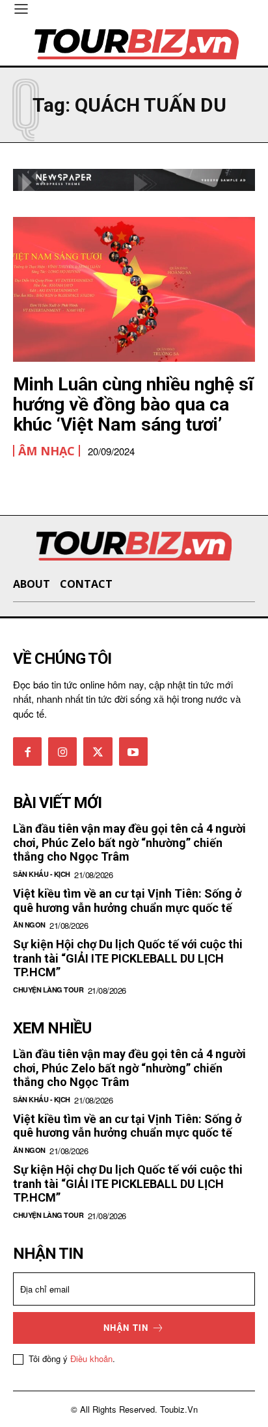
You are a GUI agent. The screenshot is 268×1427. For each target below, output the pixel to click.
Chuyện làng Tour (48, 989)
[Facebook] (27, 751)
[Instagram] (62, 751)
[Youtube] (133, 751)
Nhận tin (125, 1327)
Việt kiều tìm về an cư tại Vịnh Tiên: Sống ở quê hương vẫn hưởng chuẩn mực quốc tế (127, 901)
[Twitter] (97, 751)
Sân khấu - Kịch (41, 874)
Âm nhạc (46, 451)
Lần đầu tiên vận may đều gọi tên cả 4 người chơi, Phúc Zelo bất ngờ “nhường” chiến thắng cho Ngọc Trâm (129, 842)
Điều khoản (91, 1358)
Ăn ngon (29, 924)
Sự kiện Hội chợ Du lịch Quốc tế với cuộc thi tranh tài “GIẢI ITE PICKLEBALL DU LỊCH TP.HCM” (128, 958)
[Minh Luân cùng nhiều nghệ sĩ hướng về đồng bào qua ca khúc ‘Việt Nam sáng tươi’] (134, 289)
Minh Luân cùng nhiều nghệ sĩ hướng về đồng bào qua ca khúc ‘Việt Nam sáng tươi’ (133, 404)
